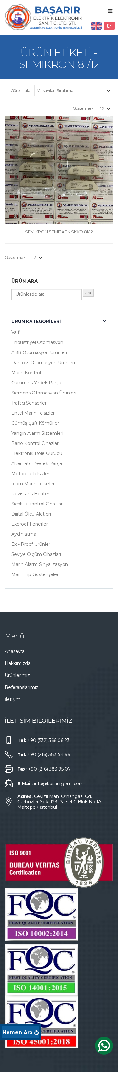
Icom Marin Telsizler (33, 483)
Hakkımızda (18, 663)
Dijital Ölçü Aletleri (31, 514)
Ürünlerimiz (17, 675)
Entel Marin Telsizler (33, 413)
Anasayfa (15, 651)
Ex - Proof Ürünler (30, 544)
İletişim (12, 699)
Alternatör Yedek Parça (36, 463)
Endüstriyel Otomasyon (37, 342)
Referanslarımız (21, 687)
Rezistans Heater (30, 494)
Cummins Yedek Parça (36, 383)
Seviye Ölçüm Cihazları (36, 554)
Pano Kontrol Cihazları (35, 443)
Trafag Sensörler (29, 403)
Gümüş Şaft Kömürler (35, 423)
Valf (15, 332)
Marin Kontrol (26, 373)
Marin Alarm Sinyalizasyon (39, 564)
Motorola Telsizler (30, 473)
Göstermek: (83, 108)
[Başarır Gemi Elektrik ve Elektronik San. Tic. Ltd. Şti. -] (44, 17)
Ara (88, 292)
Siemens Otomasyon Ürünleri (43, 393)
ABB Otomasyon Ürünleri (39, 352)
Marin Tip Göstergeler (35, 574)
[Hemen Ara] (20, 1032)
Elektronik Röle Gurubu (36, 453)
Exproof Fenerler (29, 524)
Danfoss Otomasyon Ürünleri (43, 362)
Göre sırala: (21, 90)
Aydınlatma (23, 534)
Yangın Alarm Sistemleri (37, 433)
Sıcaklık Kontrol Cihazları (37, 504)
